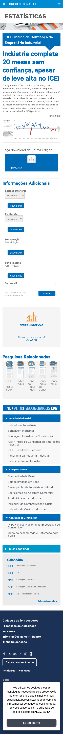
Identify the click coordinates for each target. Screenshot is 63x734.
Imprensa (9, 631)
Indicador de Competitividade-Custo (30, 504)
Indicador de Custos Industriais (27, 509)
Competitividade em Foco (23, 481)
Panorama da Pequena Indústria (31, 385)
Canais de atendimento (20, 662)
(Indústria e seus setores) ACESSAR (31, 338)
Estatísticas (25, 16)
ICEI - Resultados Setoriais (9, 385)
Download (16, 205)
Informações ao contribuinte (22, 636)
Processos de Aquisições (19, 626)
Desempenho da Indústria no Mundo (31, 487)
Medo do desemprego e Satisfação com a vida (33, 534)
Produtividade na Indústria (24, 498)
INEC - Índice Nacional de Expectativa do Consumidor (34, 526)
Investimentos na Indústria (24, 461)
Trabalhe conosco (15, 642)
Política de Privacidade (16, 670)
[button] (53, 377)
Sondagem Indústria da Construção (42, 385)
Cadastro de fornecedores (20, 620)
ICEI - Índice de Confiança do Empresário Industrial (34, 443)
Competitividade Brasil (21, 476)
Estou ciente (31, 722)
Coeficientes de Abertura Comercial (30, 493)
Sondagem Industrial (21, 430)
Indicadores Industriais (20, 382)
